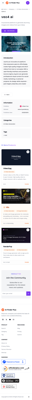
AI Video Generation (22, 9)
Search (3, 328)
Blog (18, 328)
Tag (2, 334)
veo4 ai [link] (3, 11)
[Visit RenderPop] (27, 229)
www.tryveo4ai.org (23, 109)
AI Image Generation (22, 211)
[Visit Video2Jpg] (27, 151)
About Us (4, 343)
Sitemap (3, 352)
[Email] (13, 319)
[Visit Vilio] (27, 190)
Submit (19, 334)
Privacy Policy (5, 346)
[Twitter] (6, 319)
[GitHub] (2, 319)
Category (4, 331)
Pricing (19, 331)
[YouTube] (10, 319)
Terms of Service (6, 349)
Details (27, 184)
